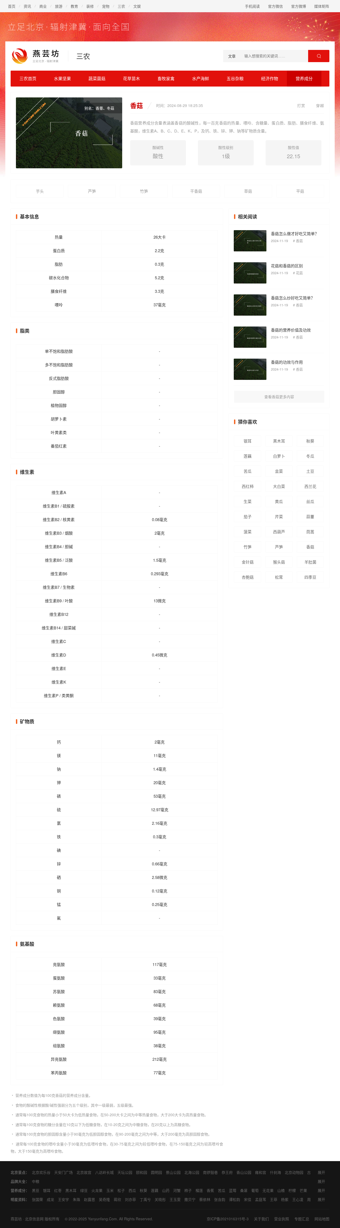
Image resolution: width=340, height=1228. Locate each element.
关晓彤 (160, 1199)
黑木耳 (279, 441)
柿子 (188, 1190)
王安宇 (63, 1199)
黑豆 (35, 1190)
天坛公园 (124, 1172)
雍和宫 (260, 1172)
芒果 (303, 1190)
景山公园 (173, 1172)
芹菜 (279, 516)
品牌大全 (18, 1181)
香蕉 (210, 1190)
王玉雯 (175, 1199)
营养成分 (304, 78)
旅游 (58, 6)
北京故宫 (83, 1172)
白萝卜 (279, 456)
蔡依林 (204, 1199)
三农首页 (27, 78)
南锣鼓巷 (210, 1172)
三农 (121, 6)
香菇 (299, 240)
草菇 (248, 191)
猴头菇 (279, 562)
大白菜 (279, 486)
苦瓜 (248, 471)
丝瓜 (310, 501)
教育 (74, 6)
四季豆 (310, 577)
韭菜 (279, 471)
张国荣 (37, 1199)
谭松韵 (234, 1199)
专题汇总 (301, 1218)
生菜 (248, 501)
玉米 (110, 1190)
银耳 (248, 441)
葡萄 (255, 1190)
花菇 (299, 272)
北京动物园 (294, 1172)
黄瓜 (279, 501)
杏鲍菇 (248, 577)
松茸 (279, 577)
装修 (90, 6)
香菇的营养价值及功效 (291, 330)
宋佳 (247, 1199)
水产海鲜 (200, 78)
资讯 (27, 6)
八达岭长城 (104, 1172)
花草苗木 (131, 78)
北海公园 (191, 1172)
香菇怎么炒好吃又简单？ (293, 297)
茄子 (248, 516)
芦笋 (92, 191)
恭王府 (227, 1172)
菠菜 (248, 531)
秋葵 (310, 441)
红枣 (58, 1190)
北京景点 (18, 1172)
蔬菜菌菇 (96, 78)
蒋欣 (117, 1199)
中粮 (35, 1181)
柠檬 (292, 1190)
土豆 (310, 471)
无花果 (268, 1190)
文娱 (137, 6)
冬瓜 (310, 456)
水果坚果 (62, 78)
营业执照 (281, 1218)
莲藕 (248, 456)
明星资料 (18, 1199)
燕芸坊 (16, 1218)
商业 (43, 6)
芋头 (40, 191)
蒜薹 (310, 516)
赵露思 (89, 1199)
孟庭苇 (260, 1199)
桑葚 (244, 1190)
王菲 (273, 1199)
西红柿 (248, 486)
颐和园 (141, 1172)
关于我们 (261, 1218)
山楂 (281, 1190)
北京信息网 (34, 1218)
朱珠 (76, 1199)
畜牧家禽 (166, 78)
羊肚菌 (310, 562)
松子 (121, 1190)
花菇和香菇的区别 (287, 265)
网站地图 (321, 1218)
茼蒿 (310, 531)
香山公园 (243, 1172)
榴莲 (199, 1190)
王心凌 (297, 1199)
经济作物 (269, 78)
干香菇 (196, 191)
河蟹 (177, 1190)
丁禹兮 (145, 1199)
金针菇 (248, 562)
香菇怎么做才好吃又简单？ (295, 233)
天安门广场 (63, 1172)
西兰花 (310, 486)
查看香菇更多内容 (279, 396)
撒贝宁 (190, 1199)
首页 (11, 6)
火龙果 (97, 1190)
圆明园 (156, 1172)
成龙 (50, 1199)
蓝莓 (232, 1190)
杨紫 (284, 1199)
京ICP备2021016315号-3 (228, 1218)
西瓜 (132, 1190)
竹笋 (144, 191)
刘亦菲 (130, 1199)
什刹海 (275, 1172)
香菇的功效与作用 (287, 362)
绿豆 (84, 1190)
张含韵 (219, 1199)
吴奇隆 (104, 1199)
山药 (165, 1190)
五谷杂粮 (235, 78)
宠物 (105, 6)
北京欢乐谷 (41, 1172)
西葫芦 (279, 531)
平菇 (300, 191)
